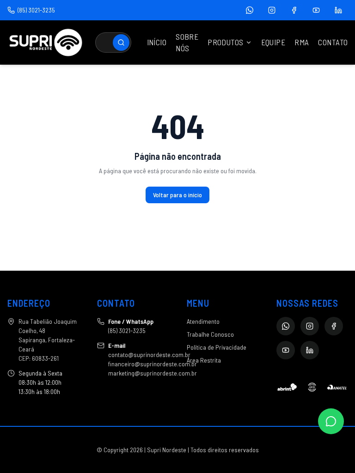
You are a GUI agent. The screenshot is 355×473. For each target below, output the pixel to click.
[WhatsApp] (249, 10)
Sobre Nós (187, 42)
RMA (301, 42)
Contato (333, 42)
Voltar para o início (177, 195)
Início (157, 42)
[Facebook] (294, 10)
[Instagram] (272, 10)
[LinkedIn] (338, 10)
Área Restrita (204, 360)
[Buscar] (121, 42)
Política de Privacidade (216, 347)
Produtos (225, 42)
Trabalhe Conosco (210, 334)
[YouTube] (316, 10)
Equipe (273, 42)
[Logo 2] (312, 387)
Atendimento (203, 321)
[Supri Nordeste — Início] (45, 42)
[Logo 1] (287, 387)
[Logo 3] (337, 387)
